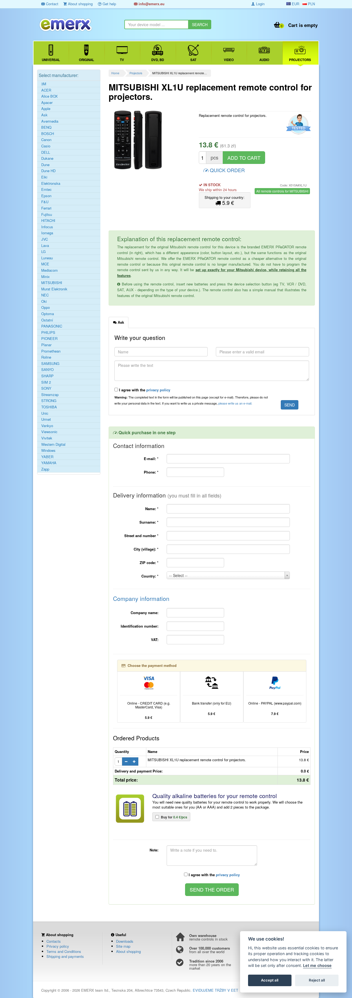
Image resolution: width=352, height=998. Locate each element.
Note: (154, 850)
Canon (46, 140)
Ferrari (46, 208)
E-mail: (151, 458)
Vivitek (46, 438)
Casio (45, 146)
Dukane (47, 158)
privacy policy (158, 389)
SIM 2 (46, 382)
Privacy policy (57, 946)
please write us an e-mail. (235, 403)
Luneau (47, 258)
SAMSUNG (50, 363)
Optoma (47, 314)
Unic (44, 413)
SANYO (47, 369)
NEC (45, 295)
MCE (45, 264)
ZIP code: (149, 562)
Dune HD (48, 171)
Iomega (47, 233)
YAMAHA (48, 463)
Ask (44, 115)
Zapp (45, 469)
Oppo (45, 307)
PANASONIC (51, 326)
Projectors (136, 73)
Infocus (47, 227)
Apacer (47, 102)
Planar (46, 345)
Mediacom (49, 270)
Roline (46, 357)
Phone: (151, 472)
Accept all (269, 980)
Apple (45, 108)
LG (43, 251)
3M (43, 84)
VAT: (154, 639)
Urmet (46, 419)
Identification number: (139, 626)
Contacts (53, 941)
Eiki (44, 177)
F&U (44, 202)
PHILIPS (48, 332)
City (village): (146, 549)
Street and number (141, 535)
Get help (108, 3)
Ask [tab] (120, 322)
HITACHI (48, 220)
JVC (44, 239)
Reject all (317, 980)
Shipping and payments (65, 956)
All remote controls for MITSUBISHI (282, 191)
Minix (45, 276)
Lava (45, 245)
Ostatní (47, 320)
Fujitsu (46, 214)
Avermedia (49, 121)
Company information (141, 598)
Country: (149, 576)
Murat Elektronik (54, 289)
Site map (123, 946)
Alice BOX (49, 96)
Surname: (148, 522)
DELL (45, 152)
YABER (47, 457)
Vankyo (47, 426)
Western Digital (53, 444)
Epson (46, 196)
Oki (44, 301)
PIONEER (49, 338)
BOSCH (47, 133)
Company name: (144, 612)
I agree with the (144, 389)
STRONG (48, 400)
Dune (45, 165)
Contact (51, 3)
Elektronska (50, 183)
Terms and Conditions (63, 951)
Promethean (51, 351)
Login (260, 3)
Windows (48, 450)
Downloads (124, 941)
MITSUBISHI (51, 283)
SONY (46, 388)
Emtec (46, 189)
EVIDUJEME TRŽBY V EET (215, 990)
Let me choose (317, 965)
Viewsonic (49, 432)
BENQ (46, 127)
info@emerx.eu (151, 3)
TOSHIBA (49, 407)
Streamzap (50, 394)
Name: (151, 508)
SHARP (47, 376)
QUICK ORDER (226, 170)
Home (115, 73)
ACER (46, 90)
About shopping (80, 3)
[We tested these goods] (298, 124)
